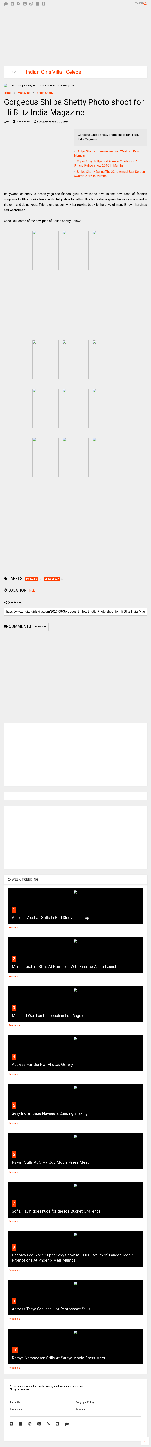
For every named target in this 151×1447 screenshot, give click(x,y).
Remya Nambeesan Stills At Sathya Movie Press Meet (58, 1358)
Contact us (16, 1409)
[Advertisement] (75, 35)
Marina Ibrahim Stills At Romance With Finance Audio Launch (64, 966)
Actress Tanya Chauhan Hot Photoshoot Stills (51, 1309)
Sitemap (80, 1409)
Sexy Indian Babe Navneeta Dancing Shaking (50, 1113)
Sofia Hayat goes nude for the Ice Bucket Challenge (56, 1211)
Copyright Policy (85, 1402)
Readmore (14, 927)
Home (7, 92)
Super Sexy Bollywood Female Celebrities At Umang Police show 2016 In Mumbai (106, 163)
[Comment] (6, 3)
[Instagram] (31, 3)
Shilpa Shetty (45, 92)
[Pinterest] (25, 3)
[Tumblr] (43, 3)
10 (15, 1350)
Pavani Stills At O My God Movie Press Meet (50, 1162)
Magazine (24, 92)
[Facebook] (37, 3)
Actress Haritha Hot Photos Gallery (42, 1064)
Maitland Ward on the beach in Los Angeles (49, 1015)
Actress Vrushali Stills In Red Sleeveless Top (50, 917)
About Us (15, 1402)
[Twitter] (12, 3)
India (32, 590)
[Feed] (18, 3)
